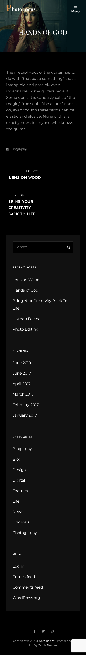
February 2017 (26, 404)
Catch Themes (47, 645)
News (18, 511)
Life (16, 501)
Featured (21, 490)
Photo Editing (25, 329)
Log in (18, 566)
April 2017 (22, 384)
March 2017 (23, 394)
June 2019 (22, 363)
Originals (21, 522)
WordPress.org (26, 597)
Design (19, 469)
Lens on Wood (26, 279)
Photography (25, 532)
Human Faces (26, 318)
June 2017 (22, 373)
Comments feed (28, 587)
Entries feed (24, 576)
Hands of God (25, 290)
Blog (17, 459)
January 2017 (25, 415)
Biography (19, 149)
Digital (19, 480)
